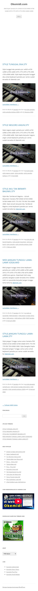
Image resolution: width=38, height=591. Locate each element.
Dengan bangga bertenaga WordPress (14, 587)
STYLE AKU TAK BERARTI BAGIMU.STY (14, 190)
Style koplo (29, 171)
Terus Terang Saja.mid (13, 477)
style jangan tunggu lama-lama (20, 387)
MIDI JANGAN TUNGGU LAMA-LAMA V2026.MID (17, 261)
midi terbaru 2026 (19, 318)
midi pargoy (10, 318)
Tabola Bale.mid (11, 464)
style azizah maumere (19, 242)
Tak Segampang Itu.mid (13, 472)
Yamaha (15, 109)
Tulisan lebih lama (10, 405)
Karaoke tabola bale (12, 567)
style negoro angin (8, 173)
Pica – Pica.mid (11, 467)
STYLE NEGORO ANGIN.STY (16, 125)
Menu (19, 16)
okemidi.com (17, 283)
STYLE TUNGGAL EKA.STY (15, 64)
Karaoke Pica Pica (11, 572)
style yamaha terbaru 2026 (11, 112)
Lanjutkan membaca (11, 104)
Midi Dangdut (13, 316)
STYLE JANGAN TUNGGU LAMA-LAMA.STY (18, 335)
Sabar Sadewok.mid (12, 454)
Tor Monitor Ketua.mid (13, 457)
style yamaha (30, 109)
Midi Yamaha (30, 318)
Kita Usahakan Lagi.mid (13, 479)
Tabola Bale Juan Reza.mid (14, 459)
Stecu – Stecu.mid (11, 462)
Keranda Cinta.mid (12, 469)
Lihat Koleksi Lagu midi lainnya (16, 482)
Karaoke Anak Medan (13, 574)
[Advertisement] (19, 38)
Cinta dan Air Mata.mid (13, 474)
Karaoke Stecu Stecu (12, 569)
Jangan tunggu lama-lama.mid (15, 452)
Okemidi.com (19, 4)
